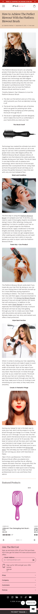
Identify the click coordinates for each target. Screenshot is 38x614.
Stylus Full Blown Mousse (26, 298)
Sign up (9, 569)
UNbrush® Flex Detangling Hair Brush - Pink (16, 529)
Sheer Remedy (17, 304)
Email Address (9, 557)
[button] (19, 612)
